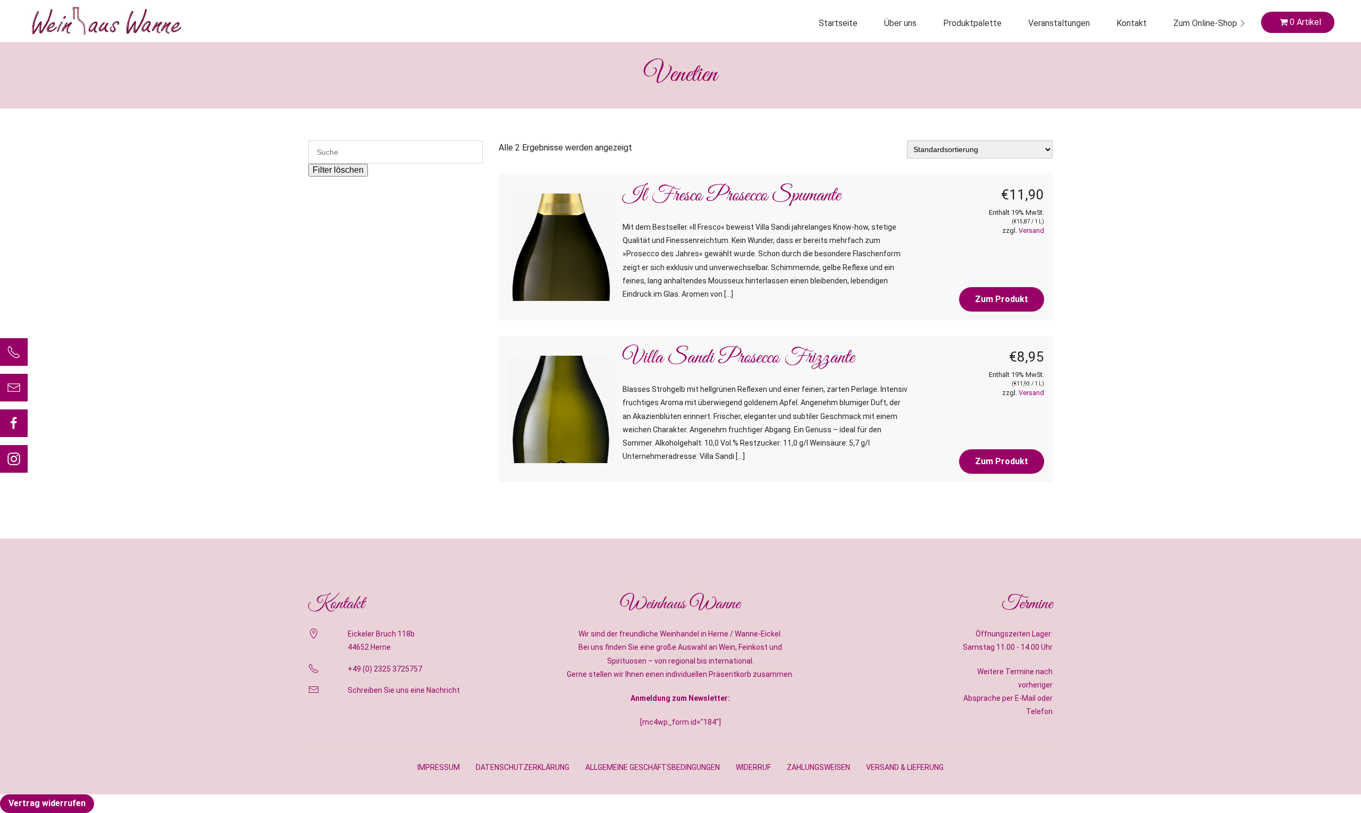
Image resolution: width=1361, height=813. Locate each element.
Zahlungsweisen (818, 767)
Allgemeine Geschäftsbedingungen (652, 767)
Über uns (900, 23)
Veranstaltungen (1059, 23)
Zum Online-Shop (1205, 23)
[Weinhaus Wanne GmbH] (106, 21)
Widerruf (753, 767)
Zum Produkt (1001, 299)
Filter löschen (338, 169)
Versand (1031, 230)
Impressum (438, 767)
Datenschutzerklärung (522, 767)
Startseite (838, 23)
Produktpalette (972, 23)
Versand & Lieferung (905, 767)
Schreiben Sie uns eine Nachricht (404, 690)
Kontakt (1131, 23)
